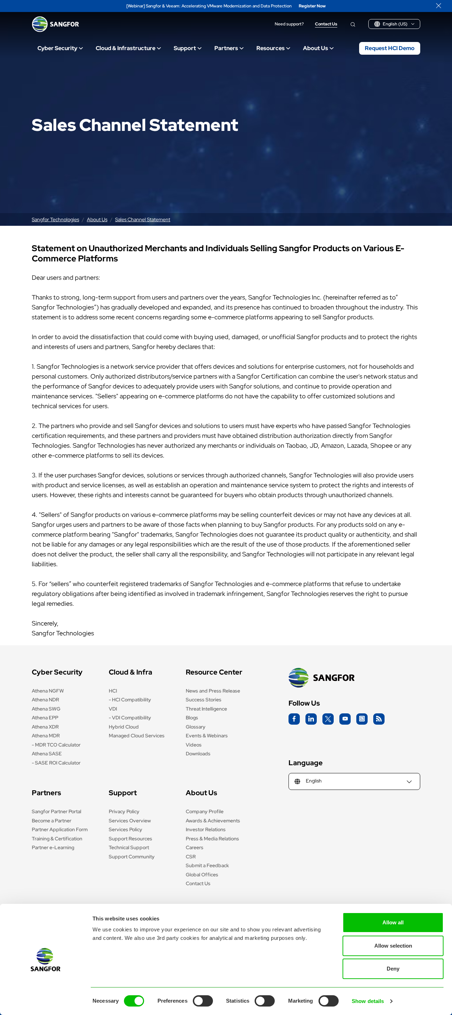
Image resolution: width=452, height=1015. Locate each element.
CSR (191, 856)
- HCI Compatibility (130, 699)
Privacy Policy (124, 811)
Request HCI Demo (390, 48)
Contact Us (326, 24)
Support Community (132, 856)
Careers (194, 847)
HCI (113, 691)
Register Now (312, 6)
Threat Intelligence (206, 709)
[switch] (203, 1001)
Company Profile (205, 811)
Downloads (198, 753)
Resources (270, 48)
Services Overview (130, 820)
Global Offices (202, 874)
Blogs (192, 717)
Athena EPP (45, 717)
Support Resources (130, 838)
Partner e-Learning (53, 847)
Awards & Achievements (213, 820)
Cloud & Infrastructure (125, 48)
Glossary (196, 727)
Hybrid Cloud (124, 727)
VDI (113, 709)
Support (185, 48)
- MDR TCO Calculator (56, 745)
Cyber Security (57, 48)
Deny (393, 969)
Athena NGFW (48, 691)
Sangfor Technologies (55, 219)
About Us (315, 48)
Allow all (393, 922)
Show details (368, 1001)
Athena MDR (46, 735)
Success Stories (203, 699)
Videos (194, 745)
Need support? (289, 24)
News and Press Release (213, 691)
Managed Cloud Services (137, 735)
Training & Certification (57, 838)
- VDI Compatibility (130, 717)
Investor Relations (206, 829)
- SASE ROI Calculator (56, 763)
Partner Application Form (60, 829)
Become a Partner (51, 820)
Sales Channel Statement (142, 219)
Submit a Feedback (207, 865)
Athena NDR (45, 699)
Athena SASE (47, 753)
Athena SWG (46, 709)
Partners (226, 48)
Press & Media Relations (212, 838)
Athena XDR (45, 727)
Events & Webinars (207, 735)
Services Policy (125, 829)
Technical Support (129, 847)
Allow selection (393, 946)
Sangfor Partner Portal (56, 811)
